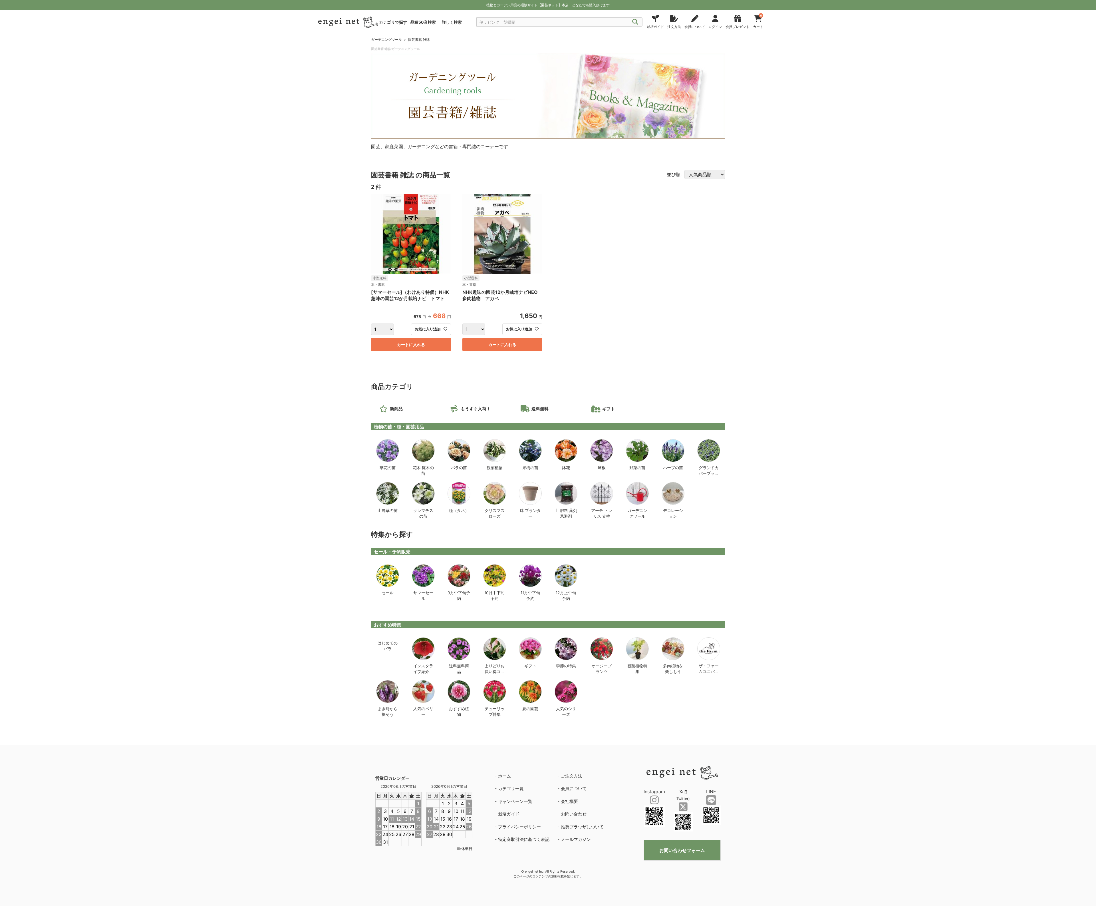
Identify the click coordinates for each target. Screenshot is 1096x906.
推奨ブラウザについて (582, 826)
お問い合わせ (574, 814)
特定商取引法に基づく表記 (523, 839)
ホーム (504, 776)
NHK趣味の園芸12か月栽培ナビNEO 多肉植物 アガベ (502, 295)
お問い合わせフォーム (682, 850)
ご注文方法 (571, 776)
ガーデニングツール (386, 39)
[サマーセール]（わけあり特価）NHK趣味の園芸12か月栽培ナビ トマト (410, 295)
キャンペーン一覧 (515, 801)
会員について (574, 788)
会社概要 (569, 801)
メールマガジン (576, 839)
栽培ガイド (508, 814)
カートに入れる (411, 344)
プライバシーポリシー (519, 826)
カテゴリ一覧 (511, 788)
